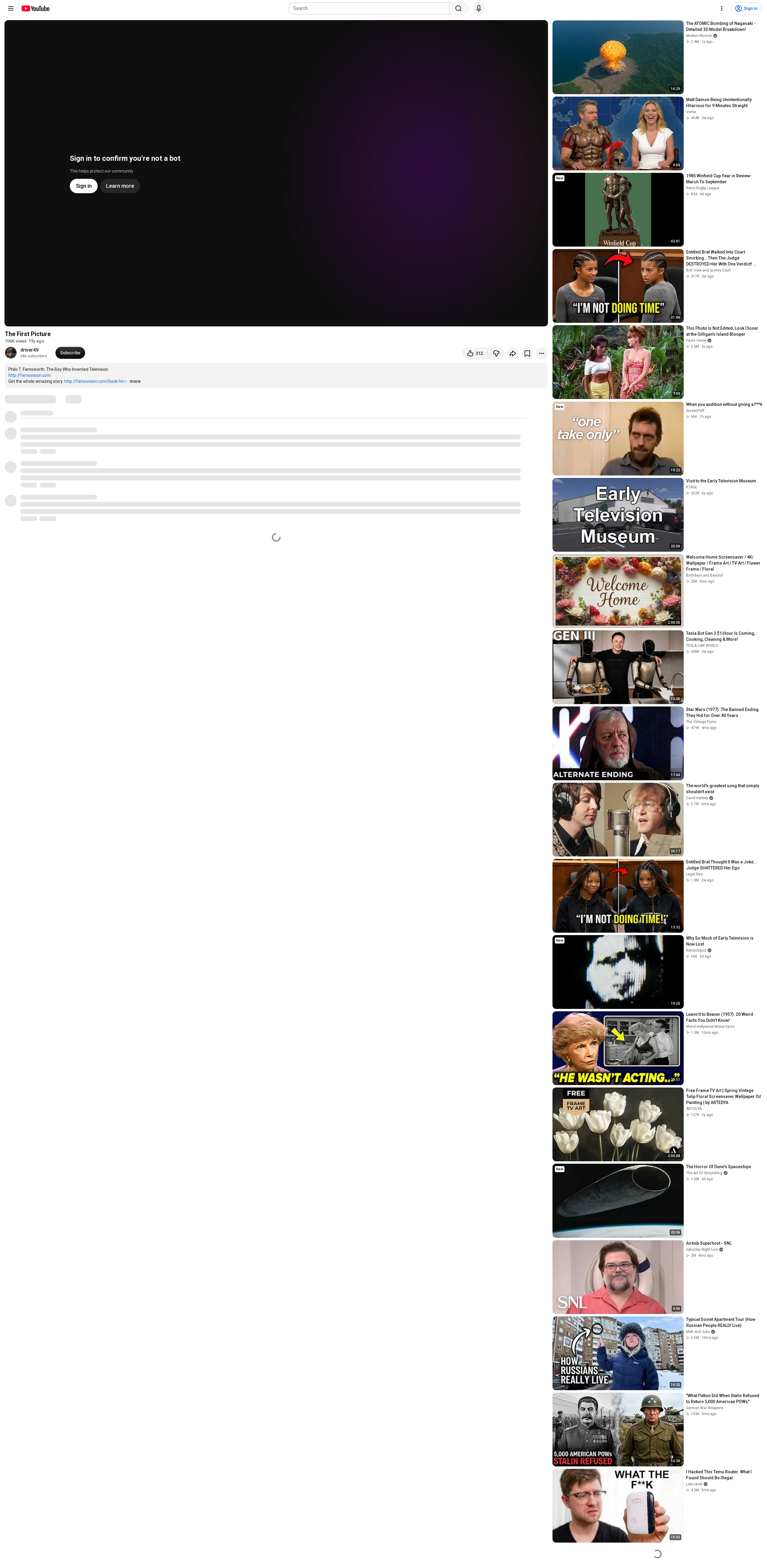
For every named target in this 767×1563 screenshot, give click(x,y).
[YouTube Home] (35, 8)
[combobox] (370, 8)
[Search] (458, 8)
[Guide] (10, 8)
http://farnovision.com (29, 375)
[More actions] (542, 353)
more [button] (135, 381)
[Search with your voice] (479, 8)
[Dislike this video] (496, 353)
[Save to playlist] (527, 353)
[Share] (513, 353)
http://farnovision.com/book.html (95, 381)
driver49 (29, 350)
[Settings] (721, 8)
